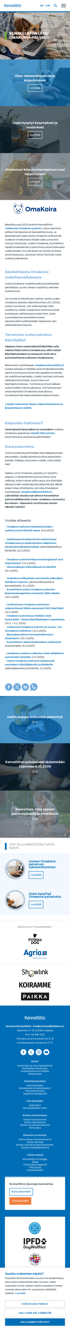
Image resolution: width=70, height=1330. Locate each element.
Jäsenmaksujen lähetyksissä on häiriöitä (31, 567)
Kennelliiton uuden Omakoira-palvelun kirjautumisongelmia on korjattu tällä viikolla (32, 591)
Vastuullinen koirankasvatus (34, 1139)
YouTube (46, 1052)
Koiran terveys (35, 1142)
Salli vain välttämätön (35, 1313)
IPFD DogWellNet (35, 1244)
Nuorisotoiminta (35, 1091)
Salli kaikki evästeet (35, 1322)
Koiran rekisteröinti (35, 1122)
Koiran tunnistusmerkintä (35, 1125)
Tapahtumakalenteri (35, 1093)
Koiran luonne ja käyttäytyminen (35, 1144)
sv (41, 6)
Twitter (17, 687)
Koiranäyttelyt (35, 1085)
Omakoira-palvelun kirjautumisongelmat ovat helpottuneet (34, 561)
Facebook (9, 687)
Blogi (35, 1162)
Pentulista (35, 1127)
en (48, 6)
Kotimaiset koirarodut (35, 1068)
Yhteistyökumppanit (35, 1164)
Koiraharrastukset (35, 1081)
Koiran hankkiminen (35, 1119)
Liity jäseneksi (35, 1101)
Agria (35, 954)
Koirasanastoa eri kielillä (35, 1071)
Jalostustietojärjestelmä (35, 1147)
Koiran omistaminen (35, 1115)
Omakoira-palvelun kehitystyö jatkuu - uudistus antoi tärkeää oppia (29, 528)
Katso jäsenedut (21, 1191)
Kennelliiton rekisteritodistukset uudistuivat (34, 642)
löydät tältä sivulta (43, 433)
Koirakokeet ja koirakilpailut (35, 1088)
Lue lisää (35, 88)
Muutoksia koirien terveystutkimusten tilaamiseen (29, 636)
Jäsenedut (35, 1105)
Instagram (39, 1052)
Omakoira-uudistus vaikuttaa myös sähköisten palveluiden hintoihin (34, 655)
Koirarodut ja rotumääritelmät (34, 1065)
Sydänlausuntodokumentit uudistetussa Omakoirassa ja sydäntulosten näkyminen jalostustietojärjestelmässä (30, 543)
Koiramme (35, 984)
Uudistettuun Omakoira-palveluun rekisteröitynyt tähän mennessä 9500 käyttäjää (34, 606)
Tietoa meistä (35, 1155)
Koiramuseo (35, 1073)
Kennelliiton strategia (35, 1159)
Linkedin (25, 687)
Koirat (35, 1061)
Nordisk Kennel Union (35, 1259)
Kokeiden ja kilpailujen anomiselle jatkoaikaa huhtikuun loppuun (34, 580)
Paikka (35, 996)
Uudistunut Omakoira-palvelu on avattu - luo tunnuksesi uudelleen (33, 629)
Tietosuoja (35, 1167)
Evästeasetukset (35, 1304)
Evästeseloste (35, 1170)
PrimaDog (35, 938)
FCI (35, 1228)
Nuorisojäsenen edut (35, 1108)
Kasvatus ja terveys (35, 1135)
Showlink (35, 973)
